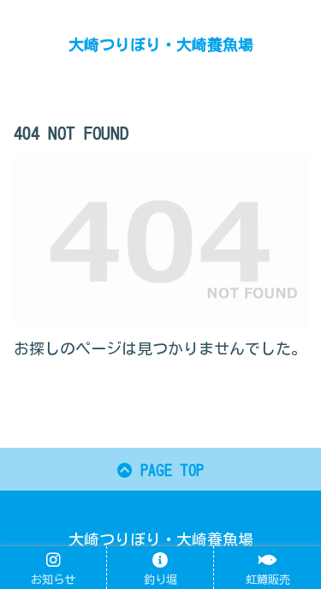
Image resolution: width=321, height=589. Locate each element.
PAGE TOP (168, 470)
